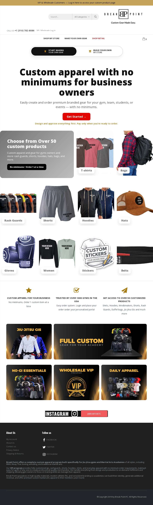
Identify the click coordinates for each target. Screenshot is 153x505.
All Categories (81, 16)
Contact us (11, 446)
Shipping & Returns (15, 453)
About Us (10, 442)
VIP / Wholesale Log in (46, 30)
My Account (11, 439)
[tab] (53, 51)
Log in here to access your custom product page (91, 2)
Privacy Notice (12, 450)
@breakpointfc (94, 413)
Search (95, 17)
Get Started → (76, 116)
